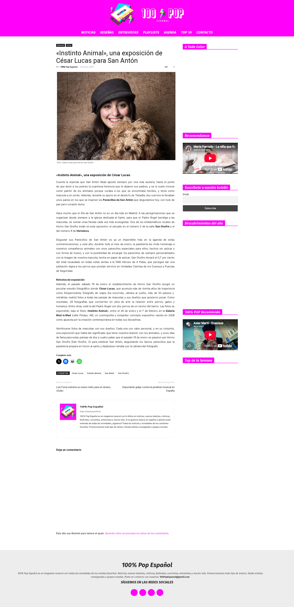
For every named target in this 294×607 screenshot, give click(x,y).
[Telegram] (101, 433)
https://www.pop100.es (90, 411)
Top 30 (186, 32)
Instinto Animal (94, 373)
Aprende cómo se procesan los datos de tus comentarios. (137, 533)
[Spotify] (95, 433)
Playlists (151, 32)
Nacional (60, 45)
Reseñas (107, 32)
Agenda (170, 32)
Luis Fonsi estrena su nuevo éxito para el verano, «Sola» (83, 389)
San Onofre (123, 373)
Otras (69, 45)
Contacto (205, 32)
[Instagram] (89, 433)
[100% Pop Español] (147, 14)
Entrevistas (128, 32)
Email (186, 194)
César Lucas (77, 373)
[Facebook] (82, 433)
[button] (234, 32)
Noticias (88, 32)
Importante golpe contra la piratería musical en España (148, 389)
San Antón (109, 373)
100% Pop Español (69, 67)
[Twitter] (107, 433)
